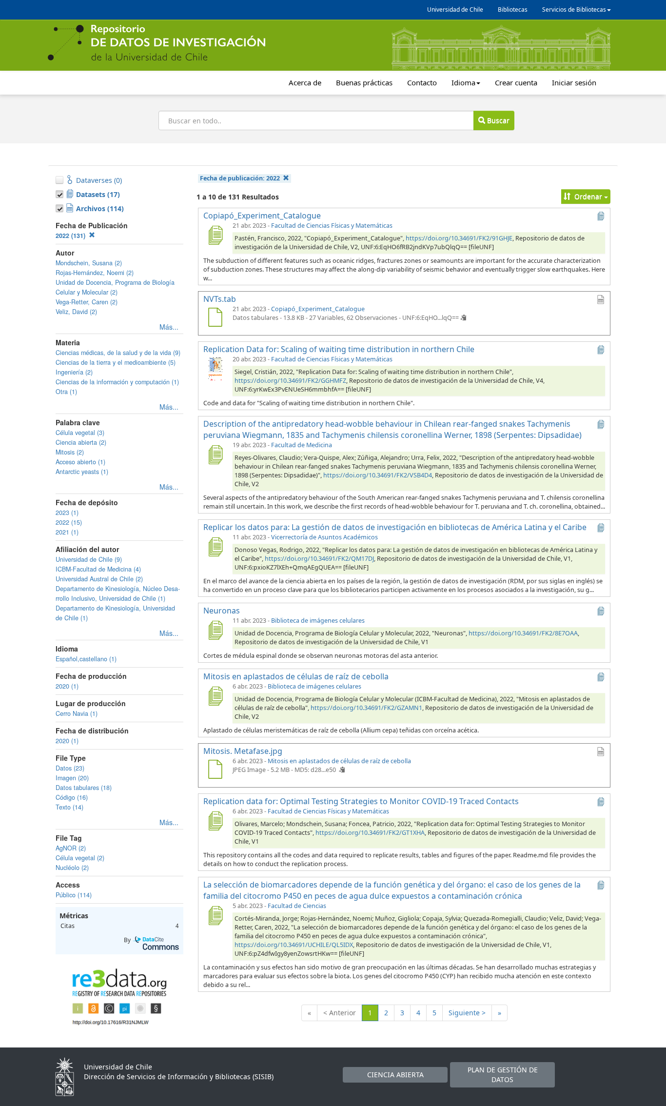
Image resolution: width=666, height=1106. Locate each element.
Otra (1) (66, 391)
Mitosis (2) (70, 452)
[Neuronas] (215, 630)
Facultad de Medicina (301, 445)
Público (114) (74, 894)
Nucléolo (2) (72, 867)
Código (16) (72, 797)
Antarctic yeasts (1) (82, 471)
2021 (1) (67, 532)
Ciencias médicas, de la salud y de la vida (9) (118, 352)
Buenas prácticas (364, 82)
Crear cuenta (516, 82)
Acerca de (305, 82)
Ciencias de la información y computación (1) (117, 381)
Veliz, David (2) (76, 311)
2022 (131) (71, 235)
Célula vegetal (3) (80, 432)
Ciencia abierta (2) (81, 442)
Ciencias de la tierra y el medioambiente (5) (116, 362)
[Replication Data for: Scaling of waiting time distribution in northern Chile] (215, 368)
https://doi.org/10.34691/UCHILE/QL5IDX (294, 945)
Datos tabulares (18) (84, 787)
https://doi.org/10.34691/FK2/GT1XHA (370, 833)
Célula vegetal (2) (80, 857)
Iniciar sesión (574, 82)
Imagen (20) (72, 777)
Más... (168, 327)
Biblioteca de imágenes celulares (318, 620)
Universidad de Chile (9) (89, 559)
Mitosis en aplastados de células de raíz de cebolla (339, 761)
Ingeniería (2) (74, 372)
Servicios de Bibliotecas (574, 9)
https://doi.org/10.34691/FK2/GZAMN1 (366, 708)
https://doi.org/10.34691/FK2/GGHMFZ (290, 380)
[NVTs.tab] (215, 318)
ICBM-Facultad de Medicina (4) (98, 569)
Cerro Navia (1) (77, 713)
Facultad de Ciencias (297, 906)
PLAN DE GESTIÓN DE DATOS (503, 1074)
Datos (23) (70, 768)
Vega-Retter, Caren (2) (87, 301)
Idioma (463, 82)
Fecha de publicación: (240, 178)
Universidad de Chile (455, 9)
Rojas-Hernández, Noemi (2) (95, 272)
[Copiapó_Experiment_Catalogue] (215, 235)
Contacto (422, 82)
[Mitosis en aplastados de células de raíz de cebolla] (215, 696)
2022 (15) (69, 522)
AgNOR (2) (71, 848)
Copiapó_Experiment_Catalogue (318, 309)
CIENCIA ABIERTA (395, 1074)
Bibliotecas (513, 9)
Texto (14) (69, 807)
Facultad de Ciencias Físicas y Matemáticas (331, 225)
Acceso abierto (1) (80, 461)
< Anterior (339, 1012)
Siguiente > (467, 1012)
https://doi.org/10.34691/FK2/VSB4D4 (377, 475)
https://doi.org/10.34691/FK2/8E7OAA (523, 633)
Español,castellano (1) (86, 658)
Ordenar (588, 196)
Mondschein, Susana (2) (89, 262)
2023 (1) (67, 512)
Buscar (497, 120)
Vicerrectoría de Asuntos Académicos (324, 537)
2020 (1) (67, 686)
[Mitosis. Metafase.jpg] (215, 770)
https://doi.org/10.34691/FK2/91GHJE (459, 238)
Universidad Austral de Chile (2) (99, 578)
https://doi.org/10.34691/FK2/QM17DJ (319, 558)
